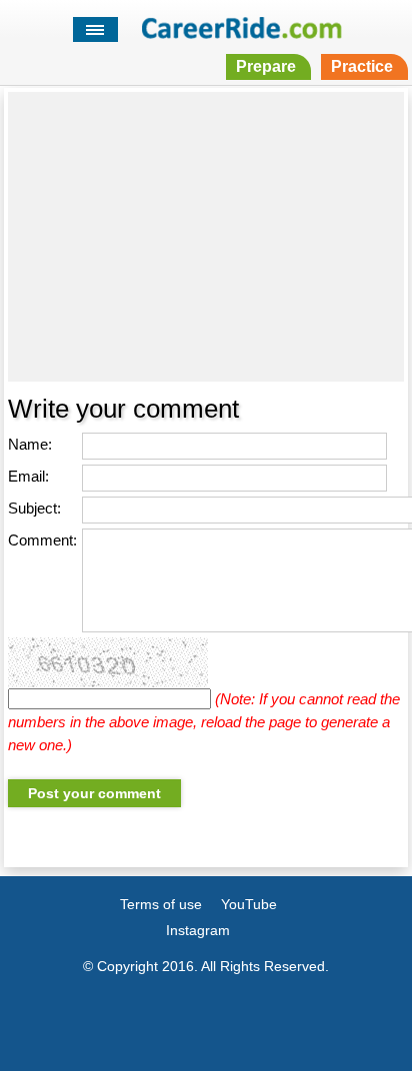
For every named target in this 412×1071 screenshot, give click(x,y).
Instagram (198, 930)
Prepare (266, 66)
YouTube (249, 904)
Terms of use (161, 904)
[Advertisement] (206, 237)
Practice (362, 66)
